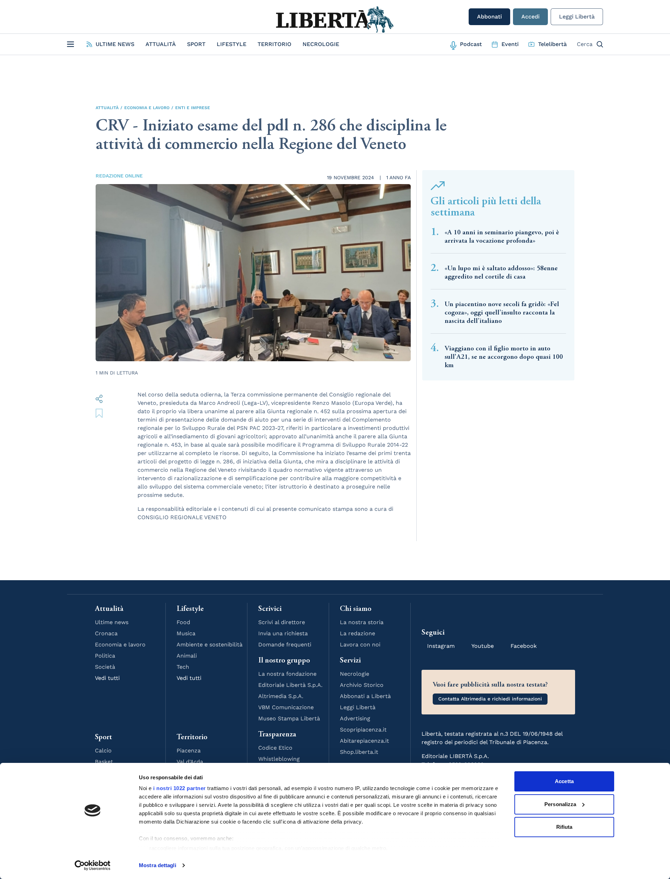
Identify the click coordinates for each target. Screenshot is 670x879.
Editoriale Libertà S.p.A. (290, 685)
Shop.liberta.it (359, 752)
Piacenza (189, 750)
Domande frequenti (284, 644)
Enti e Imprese (192, 107)
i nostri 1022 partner (179, 788)
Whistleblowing (279, 759)
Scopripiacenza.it (363, 729)
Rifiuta (564, 827)
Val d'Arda (190, 761)
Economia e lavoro (147, 107)
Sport (196, 44)
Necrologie (321, 44)
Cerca (585, 44)
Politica (105, 655)
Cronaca (106, 633)
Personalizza (560, 804)
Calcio (103, 750)
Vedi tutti (107, 678)
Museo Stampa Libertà (289, 718)
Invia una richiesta (283, 633)
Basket (104, 761)
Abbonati (489, 16)
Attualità (161, 44)
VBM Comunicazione (286, 707)
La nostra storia (362, 622)
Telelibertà (552, 44)
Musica (186, 633)
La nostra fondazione (287, 673)
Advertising (355, 718)
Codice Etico (275, 747)
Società (105, 667)
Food (183, 622)
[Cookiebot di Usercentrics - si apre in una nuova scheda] (92, 865)
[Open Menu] (70, 44)
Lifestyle (231, 44)
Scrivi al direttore (281, 622)
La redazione (357, 633)
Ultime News (115, 44)
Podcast (471, 44)
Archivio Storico (362, 685)
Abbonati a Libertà (365, 696)
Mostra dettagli (157, 865)
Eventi (510, 44)
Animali (187, 655)
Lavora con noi (360, 644)
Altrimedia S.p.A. (280, 696)
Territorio (274, 44)
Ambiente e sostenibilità (210, 644)
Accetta (564, 781)
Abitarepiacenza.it (364, 740)
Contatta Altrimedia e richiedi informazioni (490, 699)
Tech (183, 667)
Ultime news (111, 622)
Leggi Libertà (577, 16)
